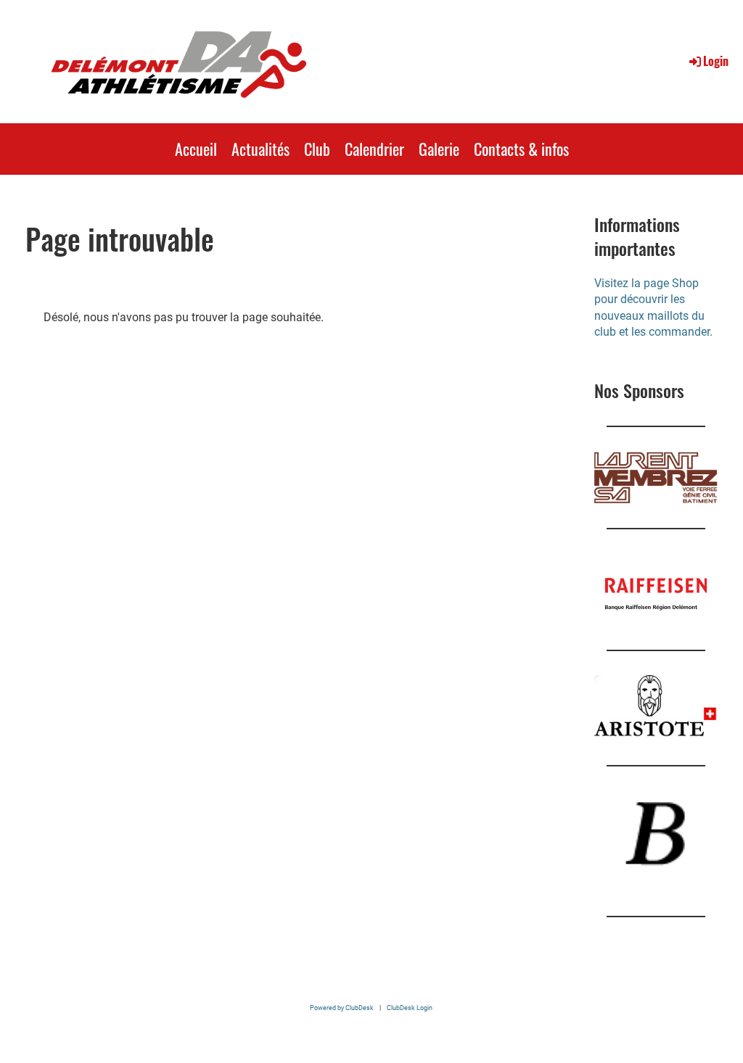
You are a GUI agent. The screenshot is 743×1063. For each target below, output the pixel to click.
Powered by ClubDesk (342, 1008)
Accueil (196, 148)
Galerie (439, 148)
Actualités (260, 148)
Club (317, 148)
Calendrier (374, 148)
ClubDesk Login (409, 1008)
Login (715, 61)
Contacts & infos (521, 148)
